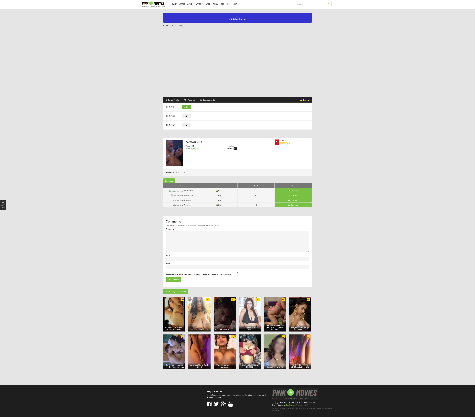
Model (208, 4)
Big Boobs (194, 148)
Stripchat (225, 4)
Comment (170, 229)
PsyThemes (291, 405)
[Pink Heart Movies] (153, 4)
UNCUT (234, 4)
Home (165, 25)
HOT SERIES (198, 4)
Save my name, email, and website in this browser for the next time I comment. (199, 274)
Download (169, 181)
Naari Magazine (185, 4)
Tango (215, 4)
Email (168, 263)
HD (187, 107)
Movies (173, 25)
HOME (174, 4)
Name (169, 255)
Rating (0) (283, 140)
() (209, 100)
